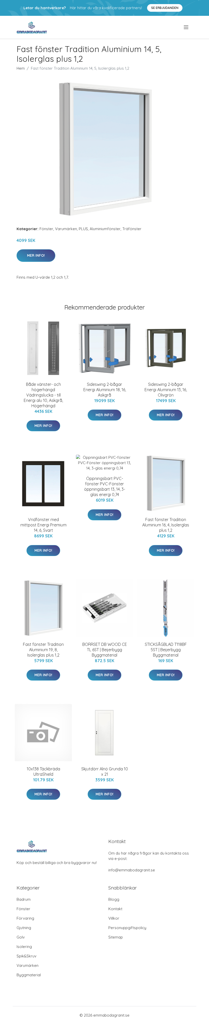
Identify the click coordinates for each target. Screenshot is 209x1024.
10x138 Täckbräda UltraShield (43, 771)
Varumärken (66, 228)
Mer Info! (36, 255)
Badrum (24, 899)
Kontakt (115, 908)
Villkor (113, 918)
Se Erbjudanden (164, 8)
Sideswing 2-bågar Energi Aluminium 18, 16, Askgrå (104, 390)
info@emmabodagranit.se (131, 870)
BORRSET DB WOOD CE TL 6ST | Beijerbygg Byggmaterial (104, 650)
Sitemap (115, 937)
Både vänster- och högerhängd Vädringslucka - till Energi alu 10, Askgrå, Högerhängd (43, 395)
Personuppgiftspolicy (127, 927)
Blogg (113, 899)
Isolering (24, 946)
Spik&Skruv (26, 956)
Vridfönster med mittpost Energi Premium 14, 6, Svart (43, 525)
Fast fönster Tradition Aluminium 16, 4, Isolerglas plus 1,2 (165, 525)
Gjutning (24, 927)
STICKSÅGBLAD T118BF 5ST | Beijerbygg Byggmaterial (166, 650)
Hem (21, 68)
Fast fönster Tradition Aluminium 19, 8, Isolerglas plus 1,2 (43, 650)
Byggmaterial (29, 974)
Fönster (46, 228)
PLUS (83, 228)
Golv (21, 937)
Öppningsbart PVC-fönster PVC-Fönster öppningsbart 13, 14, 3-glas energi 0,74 (104, 486)
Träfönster (131, 228)
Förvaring (25, 918)
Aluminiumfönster (105, 228)
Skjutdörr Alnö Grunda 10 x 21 (104, 771)
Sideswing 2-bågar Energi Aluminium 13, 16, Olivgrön (166, 390)
